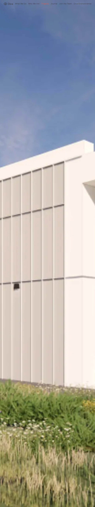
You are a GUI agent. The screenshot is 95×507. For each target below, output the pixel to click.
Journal (54, 4)
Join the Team (65, 4)
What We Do (20, 4)
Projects (45, 4)
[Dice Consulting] (8, 4)
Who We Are (33, 4)
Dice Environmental (82, 4)
